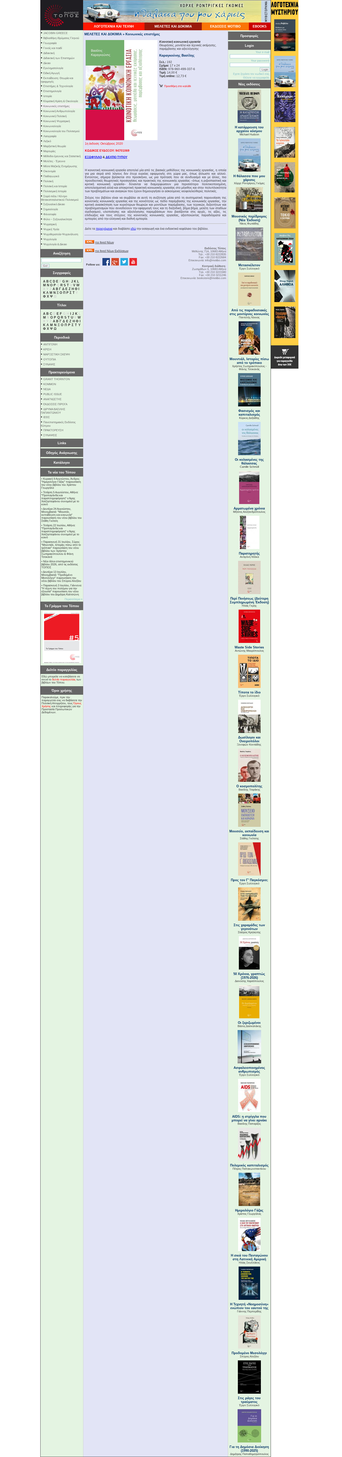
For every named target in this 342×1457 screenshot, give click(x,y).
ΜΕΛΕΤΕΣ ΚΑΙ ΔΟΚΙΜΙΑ (173, 26)
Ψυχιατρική (50, 224)
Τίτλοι (61, 305)
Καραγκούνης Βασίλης (177, 55)
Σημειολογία (50, 209)
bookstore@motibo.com (211, 278)
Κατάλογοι (62, 462)
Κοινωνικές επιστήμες (56, 106)
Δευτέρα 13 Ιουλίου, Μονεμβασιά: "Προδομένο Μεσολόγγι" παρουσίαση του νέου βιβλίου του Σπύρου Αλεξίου (61, 576)
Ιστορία (47, 96)
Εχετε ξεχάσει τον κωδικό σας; (251, 73)
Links (62, 443)
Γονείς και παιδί (52, 48)
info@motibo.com (215, 260)
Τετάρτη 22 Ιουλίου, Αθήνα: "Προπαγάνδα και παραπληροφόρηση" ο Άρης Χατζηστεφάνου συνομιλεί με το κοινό (60, 531)
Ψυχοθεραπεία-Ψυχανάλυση (60, 234)
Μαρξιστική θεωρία (54, 146)
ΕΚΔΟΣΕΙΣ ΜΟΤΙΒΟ (225, 26)
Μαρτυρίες (49, 151)
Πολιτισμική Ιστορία (54, 191)
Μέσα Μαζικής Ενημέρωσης (60, 166)
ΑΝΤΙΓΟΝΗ (50, 344)
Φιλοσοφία (49, 214)
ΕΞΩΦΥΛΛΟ (93, 157)
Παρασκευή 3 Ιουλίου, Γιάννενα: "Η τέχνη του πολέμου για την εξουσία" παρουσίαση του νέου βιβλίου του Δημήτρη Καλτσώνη (61, 590)
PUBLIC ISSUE (52, 394)
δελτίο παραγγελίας (64, 679)
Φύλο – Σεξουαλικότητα (57, 219)
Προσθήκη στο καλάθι (177, 86)
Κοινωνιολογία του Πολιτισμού (61, 131)
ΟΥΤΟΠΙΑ (49, 359)
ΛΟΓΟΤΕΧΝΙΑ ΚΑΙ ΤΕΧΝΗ (114, 26)
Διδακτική (49, 53)
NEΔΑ (47, 389)
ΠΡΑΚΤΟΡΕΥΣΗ (53, 430)
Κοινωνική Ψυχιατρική (56, 121)
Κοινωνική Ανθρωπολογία (59, 111)
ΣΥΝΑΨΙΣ (49, 364)
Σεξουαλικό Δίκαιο (54, 204)
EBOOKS (260, 26)
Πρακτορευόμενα (62, 372)
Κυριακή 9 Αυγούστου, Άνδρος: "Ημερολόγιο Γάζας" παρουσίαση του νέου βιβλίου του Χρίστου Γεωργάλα (61, 483)
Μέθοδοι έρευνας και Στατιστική (62, 156)
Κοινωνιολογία (52, 126)
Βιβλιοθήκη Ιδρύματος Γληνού (61, 38)
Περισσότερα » (73, 599)
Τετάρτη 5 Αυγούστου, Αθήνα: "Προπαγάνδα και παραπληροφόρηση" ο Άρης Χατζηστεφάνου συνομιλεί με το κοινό (60, 498)
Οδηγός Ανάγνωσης (61, 453)
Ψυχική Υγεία (51, 229)
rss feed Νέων (104, 242)
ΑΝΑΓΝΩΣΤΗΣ (52, 399)
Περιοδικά (62, 337)
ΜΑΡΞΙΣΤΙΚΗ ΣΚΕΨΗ (56, 354)
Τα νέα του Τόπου (62, 472)
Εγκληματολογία (53, 68)
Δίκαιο (47, 63)
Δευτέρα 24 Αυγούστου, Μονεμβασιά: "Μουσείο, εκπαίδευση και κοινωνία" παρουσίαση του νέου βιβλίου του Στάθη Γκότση (61, 514)
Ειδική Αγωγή (51, 73)
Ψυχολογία (50, 239)
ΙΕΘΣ (46, 417)
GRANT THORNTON (56, 379)
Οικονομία (49, 171)
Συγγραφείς (62, 273)
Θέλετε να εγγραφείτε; (256, 77)
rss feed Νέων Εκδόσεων (111, 251)
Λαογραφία (49, 136)
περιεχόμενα (104, 228)
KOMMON (49, 384)
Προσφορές (249, 36)
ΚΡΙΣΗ (47, 349)
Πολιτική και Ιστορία (55, 186)
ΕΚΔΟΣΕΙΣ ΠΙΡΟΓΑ (55, 404)
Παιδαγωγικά (51, 176)
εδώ (133, 228)
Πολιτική (48, 181)
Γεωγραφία (50, 43)
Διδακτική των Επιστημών (59, 58)
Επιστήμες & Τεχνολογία (58, 86)
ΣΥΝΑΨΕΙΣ (50, 435)
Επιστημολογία (52, 91)
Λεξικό (47, 141)
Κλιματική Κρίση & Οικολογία (60, 101)
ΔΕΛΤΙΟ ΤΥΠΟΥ (116, 157)
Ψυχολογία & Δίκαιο (55, 244)
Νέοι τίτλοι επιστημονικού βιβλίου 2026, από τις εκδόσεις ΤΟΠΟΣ (59, 564)
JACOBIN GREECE (55, 33)
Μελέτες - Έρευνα (54, 161)
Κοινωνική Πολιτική (55, 116)
